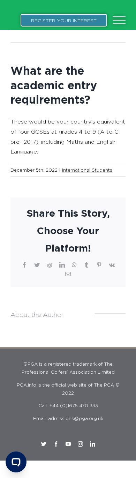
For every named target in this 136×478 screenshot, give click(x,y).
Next (113, 36)
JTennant (79, 314)
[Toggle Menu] (119, 20)
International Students (87, 169)
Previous (87, 36)
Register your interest (64, 20)
